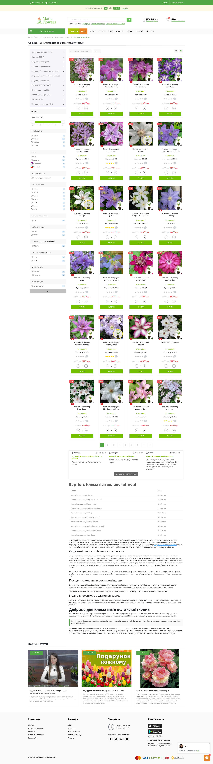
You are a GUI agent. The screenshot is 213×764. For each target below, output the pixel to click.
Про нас (92, 31)
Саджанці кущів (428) (40, 62)
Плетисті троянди (98, 24)
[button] (36, 2)
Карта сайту (32, 738)
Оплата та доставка (35, 728)
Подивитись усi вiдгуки (126, 474)
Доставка (119, 31)
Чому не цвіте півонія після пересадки (152, 691)
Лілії (70, 725)
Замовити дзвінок (152, 21)
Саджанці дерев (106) (40, 80)
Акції (83, 31)
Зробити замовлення (178, 21)
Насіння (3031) (38, 57)
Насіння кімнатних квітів (115, 24)
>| (150, 445)
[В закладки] (92, 59)
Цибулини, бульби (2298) (42, 52)
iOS (106, 8)
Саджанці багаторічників (42, 37)
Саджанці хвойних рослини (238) (46, 76)
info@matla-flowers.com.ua (159, 740)
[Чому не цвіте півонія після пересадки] (160, 668)
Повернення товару (35, 735)
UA (164, 2)
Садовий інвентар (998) (41, 85)
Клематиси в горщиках (61, 37)
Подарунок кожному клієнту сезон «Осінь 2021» (103, 691)
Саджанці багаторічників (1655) (45, 71)
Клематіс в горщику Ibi (170, 342)
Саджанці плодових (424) (42, 104)
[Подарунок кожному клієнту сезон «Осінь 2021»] (106, 668)
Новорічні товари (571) (41, 95)
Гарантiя (139, 31)
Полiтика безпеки (50, 757)
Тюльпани (72, 738)
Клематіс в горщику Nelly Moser (122, 456)
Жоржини (72, 728)
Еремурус (86, 24)
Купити (82, 114)
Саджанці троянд (74, 735)
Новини (102, 31)
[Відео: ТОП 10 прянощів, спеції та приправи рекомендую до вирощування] (53, 668)
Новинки (74, 31)
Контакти (150, 31)
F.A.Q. (111, 31)
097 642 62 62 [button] (154, 736)
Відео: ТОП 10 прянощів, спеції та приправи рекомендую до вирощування (48, 692)
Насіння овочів (74, 731)
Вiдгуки (130, 31)
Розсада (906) (37, 99)
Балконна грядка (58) (40, 90)
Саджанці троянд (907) (41, 66)
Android (116, 8)
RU (167, 2)
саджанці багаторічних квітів (166, 545)
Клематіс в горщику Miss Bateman (160, 456)
